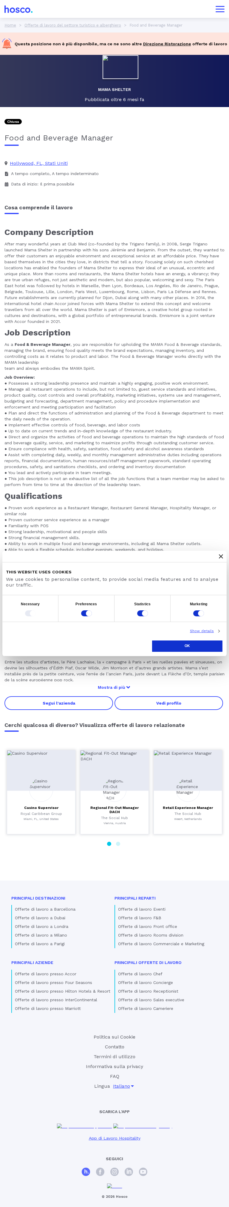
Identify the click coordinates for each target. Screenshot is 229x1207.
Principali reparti (135, 898)
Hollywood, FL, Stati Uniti (39, 163)
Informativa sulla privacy (114, 1066)
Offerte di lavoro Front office (147, 926)
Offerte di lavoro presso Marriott (48, 1008)
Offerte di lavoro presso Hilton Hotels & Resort (62, 991)
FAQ (114, 1076)
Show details (202, 631)
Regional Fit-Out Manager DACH (114, 810)
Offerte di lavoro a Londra (41, 926)
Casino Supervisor (41, 808)
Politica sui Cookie (114, 1037)
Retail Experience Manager (188, 808)
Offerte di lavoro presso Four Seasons (53, 982)
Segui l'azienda (59, 703)
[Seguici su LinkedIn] (129, 1172)
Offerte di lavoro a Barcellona (45, 909)
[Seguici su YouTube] (143, 1172)
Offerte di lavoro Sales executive (151, 999)
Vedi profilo (168, 703)
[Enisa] (114, 1186)
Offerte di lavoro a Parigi (40, 943)
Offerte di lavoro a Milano (41, 935)
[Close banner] (221, 556)
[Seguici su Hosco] (86, 1172)
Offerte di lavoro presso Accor (45, 973)
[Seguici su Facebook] (100, 1172)
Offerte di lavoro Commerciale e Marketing (161, 943)
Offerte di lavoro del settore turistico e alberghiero (72, 25)
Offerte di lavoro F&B (139, 917)
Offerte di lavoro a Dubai (40, 917)
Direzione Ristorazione (167, 43)
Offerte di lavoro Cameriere (145, 1008)
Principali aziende (32, 962)
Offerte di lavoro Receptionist (148, 991)
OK (187, 646)
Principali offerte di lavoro (148, 962)
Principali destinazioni (38, 898)
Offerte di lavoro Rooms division (150, 935)
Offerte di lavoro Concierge (145, 982)
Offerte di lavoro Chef (140, 973)
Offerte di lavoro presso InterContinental (56, 999)
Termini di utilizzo (114, 1056)
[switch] (86, 613)
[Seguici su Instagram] (114, 1172)
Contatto (114, 1047)
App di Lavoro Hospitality (114, 1138)
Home (10, 25)
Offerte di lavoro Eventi (141, 909)
